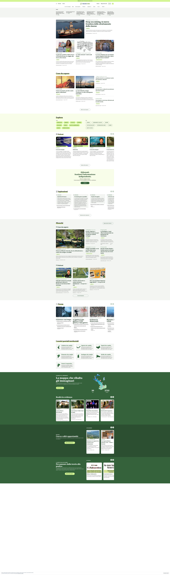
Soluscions (75, 149)
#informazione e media (101, 125)
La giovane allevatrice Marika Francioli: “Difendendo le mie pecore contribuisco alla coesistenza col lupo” (64, 326)
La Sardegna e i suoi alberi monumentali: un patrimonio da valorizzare (107, 234)
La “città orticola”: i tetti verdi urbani (84, 55)
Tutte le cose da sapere (84, 109)
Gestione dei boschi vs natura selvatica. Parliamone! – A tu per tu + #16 (80, 283)
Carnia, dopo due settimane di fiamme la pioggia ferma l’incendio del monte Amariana (111, 12)
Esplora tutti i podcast (84, 165)
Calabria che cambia (66, 345)
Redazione (57, 259)
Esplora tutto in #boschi (107, 223)
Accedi (109, 3)
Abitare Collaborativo (92, 474)
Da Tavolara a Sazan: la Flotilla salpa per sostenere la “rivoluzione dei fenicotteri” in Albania (101, 12)
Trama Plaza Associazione (92, 410)
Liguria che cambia (86, 345)
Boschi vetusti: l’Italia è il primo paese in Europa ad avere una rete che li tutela (107, 251)
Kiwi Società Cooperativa (106, 410)
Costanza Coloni (78, 101)
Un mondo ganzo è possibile (80, 196)
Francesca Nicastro (59, 65)
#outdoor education (90, 125)
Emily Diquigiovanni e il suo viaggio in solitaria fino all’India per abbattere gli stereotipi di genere (114, 207)
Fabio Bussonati (78, 63)
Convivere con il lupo (63, 319)
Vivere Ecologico (99, 59)
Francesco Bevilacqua (89, 259)
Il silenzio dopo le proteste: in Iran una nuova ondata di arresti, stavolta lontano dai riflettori (81, 326)
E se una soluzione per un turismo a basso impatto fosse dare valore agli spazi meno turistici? (105, 56)
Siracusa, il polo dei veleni (114, 320)
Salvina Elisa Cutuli (98, 105)
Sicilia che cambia (106, 354)
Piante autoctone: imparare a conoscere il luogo (97, 205)
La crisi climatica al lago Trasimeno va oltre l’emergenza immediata (84, 92)
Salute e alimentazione (74, 125)
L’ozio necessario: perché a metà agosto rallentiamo (64, 91)
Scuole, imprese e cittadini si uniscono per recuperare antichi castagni (92, 234)
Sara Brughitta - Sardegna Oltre (104, 244)
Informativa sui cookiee (20, 573)
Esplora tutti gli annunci (69, 442)
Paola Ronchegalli (98, 66)
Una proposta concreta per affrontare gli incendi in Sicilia (105, 101)
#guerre (110, 125)
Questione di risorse (61, 196)
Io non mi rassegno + (94, 149)
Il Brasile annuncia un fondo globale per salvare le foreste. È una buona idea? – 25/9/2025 (63, 283)
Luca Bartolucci (98, 83)
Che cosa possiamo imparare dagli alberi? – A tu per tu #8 (97, 281)
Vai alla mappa (59, 387)
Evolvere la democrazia (94, 320)
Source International (89, 33)
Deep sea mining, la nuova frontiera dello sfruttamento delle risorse (98, 24)
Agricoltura (59, 122)
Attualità (58, 94)
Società (58, 59)
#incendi (106, 122)
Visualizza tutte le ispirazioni (84, 215)
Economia (79, 122)
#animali (88, 122)
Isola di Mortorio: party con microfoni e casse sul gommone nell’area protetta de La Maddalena (80, 12)
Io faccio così (111, 196)
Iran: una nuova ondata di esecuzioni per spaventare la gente (105, 90)
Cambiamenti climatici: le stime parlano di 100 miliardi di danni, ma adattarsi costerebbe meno (91, 12)
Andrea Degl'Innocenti (59, 99)
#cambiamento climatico (97, 122)
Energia (65, 125)
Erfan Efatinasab (98, 94)
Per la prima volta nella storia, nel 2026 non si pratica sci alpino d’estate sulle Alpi (60, 12)
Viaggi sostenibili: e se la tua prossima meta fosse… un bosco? (92, 250)
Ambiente (87, 28)
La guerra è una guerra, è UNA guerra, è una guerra (80, 321)
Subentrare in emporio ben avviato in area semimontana (93, 442)
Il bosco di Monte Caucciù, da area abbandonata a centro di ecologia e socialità (69, 251)
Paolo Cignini (88, 243)
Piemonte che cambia (67, 354)
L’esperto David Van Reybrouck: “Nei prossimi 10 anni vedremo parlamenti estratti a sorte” (98, 328)
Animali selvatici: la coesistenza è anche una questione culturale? (105, 79)
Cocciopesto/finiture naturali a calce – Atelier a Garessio (107, 442)
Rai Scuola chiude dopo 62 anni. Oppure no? (70, 12)
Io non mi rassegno (60, 149)
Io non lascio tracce (111, 149)
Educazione (59, 125)
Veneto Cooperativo (66, 363)
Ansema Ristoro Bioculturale (59, 411)
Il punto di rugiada (95, 196)
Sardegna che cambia (87, 354)
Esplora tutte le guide (69, 473)
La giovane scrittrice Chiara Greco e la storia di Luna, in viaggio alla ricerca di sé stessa (65, 56)
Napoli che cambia (106, 345)
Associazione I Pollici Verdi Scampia (77, 411)
